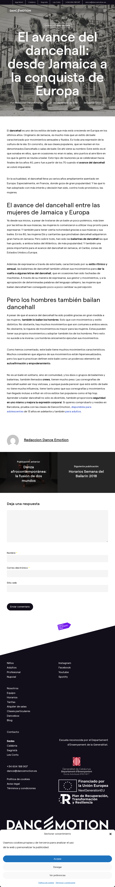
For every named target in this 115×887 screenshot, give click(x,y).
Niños (10, 663)
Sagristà (12, 750)
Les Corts (12, 754)
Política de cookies (46, 883)
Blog (9, 720)
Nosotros (12, 688)
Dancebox (13, 715)
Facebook (65, 667)
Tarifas (11, 702)
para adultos (73, 411)
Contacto (13, 732)
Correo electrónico (18, 568)
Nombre (12, 553)
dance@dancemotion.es (22, 771)
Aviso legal (13, 783)
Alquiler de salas (17, 706)
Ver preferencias (58, 875)
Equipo (11, 693)
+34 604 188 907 (17, 766)
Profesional (14, 672)
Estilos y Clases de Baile (57, 25)
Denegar (57, 867)
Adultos (11, 667)
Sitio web (12, 583)
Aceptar (57, 859)
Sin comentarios (92, 103)
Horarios (12, 697)
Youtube (64, 672)
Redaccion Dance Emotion (29, 103)
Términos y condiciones (65, 883)
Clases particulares (18, 711)
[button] (110, 833)
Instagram (65, 663)
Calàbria (12, 745)
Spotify (63, 676)
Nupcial (11, 676)
